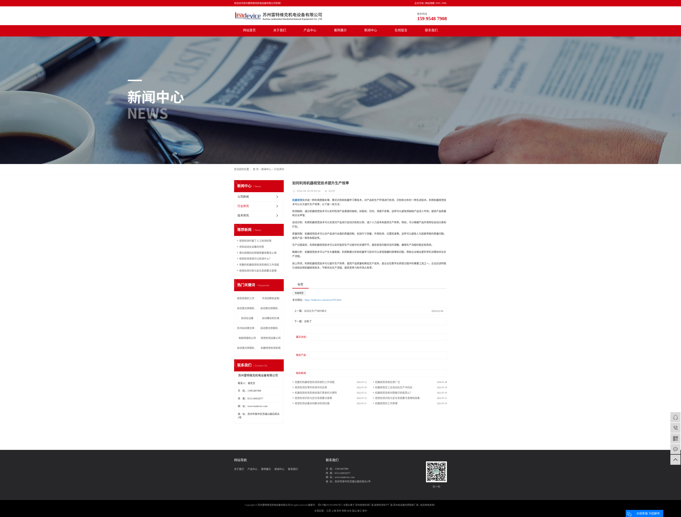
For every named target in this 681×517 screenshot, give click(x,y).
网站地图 (430, 3)
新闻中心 (370, 30)
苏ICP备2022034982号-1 (330, 505)
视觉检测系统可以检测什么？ (255, 258)
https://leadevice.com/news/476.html (323, 300)
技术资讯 (243, 215)
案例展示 (340, 30)
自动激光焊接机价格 (247, 348)
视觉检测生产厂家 (383, 505)
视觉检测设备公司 (271, 338)
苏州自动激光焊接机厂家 (406, 505)
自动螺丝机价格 (270, 318)
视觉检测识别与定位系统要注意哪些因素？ (260, 270)
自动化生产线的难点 (315, 311)
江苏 (328, 510)
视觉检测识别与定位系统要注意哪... (314, 398)
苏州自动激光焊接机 (247, 328)
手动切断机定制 (270, 298)
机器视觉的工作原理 (386, 403)
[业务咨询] (675, 417)
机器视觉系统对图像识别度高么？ (393, 392)
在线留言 (401, 30)
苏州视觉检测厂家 (364, 505)
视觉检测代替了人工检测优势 (255, 240)
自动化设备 (247, 318)
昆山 (354, 510)
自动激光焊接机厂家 (247, 308)
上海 (334, 510)
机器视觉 (299, 293)
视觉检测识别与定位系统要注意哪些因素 (397, 398)
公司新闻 (243, 196)
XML (444, 3)
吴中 (364, 510)
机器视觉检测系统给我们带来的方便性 (316, 392)
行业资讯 (279, 169)
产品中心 (310, 30)
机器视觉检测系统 (271, 348)
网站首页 (249, 30)
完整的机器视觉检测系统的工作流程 (259, 264)
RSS (438, 3)
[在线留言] (675, 449)
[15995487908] (675, 428)
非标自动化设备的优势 (251, 246)
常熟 (344, 510)
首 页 (256, 169)
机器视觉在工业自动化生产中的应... (394, 387)
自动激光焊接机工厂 (270, 308)
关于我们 (279, 30)
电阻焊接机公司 (247, 338)
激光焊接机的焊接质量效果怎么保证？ (260, 253)
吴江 (359, 510)
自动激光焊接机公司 (270, 328)
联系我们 (431, 30)
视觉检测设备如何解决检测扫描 (312, 403)
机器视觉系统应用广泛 (387, 382)
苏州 (339, 510)
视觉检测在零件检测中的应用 (311, 387)
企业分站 (419, 3)
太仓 (349, 510)
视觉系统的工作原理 (247, 298)
